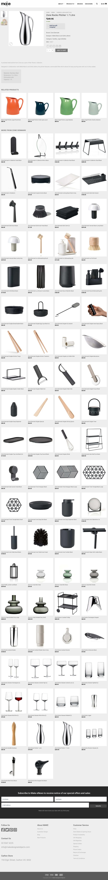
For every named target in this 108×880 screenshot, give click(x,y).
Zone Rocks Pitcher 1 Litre (35, 748)
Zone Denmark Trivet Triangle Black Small (12, 519)
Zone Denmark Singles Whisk (62, 454)
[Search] (97, 3)
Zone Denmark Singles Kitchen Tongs (11, 356)
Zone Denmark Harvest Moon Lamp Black (92, 225)
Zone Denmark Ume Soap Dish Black (37, 519)
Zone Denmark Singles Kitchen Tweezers (38, 356)
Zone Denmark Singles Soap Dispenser (11, 421)
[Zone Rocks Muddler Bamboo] (13, 733)
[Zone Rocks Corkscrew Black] (94, 635)
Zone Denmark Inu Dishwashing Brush (38, 258)
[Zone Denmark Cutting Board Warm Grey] (67, 178)
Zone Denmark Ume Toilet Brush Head (38, 552)
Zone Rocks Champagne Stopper (90, 617)
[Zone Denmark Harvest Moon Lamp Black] (94, 211)
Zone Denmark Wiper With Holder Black (92, 552)
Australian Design (42, 832)
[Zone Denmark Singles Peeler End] (40, 374)
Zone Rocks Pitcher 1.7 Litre (62, 748)
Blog (38, 835)
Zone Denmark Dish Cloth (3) (62, 225)
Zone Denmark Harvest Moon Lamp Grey (11, 258)
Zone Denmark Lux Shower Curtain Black (38, 291)
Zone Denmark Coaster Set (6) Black (37, 193)
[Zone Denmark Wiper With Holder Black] (94, 537)
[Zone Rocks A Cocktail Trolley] (67, 603)
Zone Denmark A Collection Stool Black (92, 160)
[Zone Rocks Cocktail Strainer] (67, 635)
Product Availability (79, 835)
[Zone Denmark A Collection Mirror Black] (40, 145)
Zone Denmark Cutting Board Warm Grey (65, 193)
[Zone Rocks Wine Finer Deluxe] (13, 766)
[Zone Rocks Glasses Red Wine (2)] (13, 700)
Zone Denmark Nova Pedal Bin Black (64, 291)
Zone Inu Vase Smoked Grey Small (37, 617)
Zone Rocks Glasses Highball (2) (90, 683)
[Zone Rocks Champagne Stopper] (94, 603)
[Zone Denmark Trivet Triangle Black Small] (13, 505)
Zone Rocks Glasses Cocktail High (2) (37, 683)
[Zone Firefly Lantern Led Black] (13, 570)
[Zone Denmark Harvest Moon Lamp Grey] (13, 243)
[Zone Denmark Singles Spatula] (40, 407)
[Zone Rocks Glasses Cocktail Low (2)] (67, 668)
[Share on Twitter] (50, 46)
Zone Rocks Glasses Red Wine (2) (10, 715)
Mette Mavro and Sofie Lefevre (61, 36)
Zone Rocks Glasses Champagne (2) (10, 683)
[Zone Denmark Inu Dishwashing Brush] (40, 243)
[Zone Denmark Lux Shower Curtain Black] (40, 276)
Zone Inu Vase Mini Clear (34, 585)
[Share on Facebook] (47, 46)
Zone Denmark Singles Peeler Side (63, 389)
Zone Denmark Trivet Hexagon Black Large (66, 487)
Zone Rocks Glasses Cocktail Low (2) (64, 683)
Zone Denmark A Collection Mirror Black (38, 160)
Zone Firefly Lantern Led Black (9, 585)
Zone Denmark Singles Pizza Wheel (91, 389)
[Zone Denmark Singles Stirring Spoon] (67, 407)
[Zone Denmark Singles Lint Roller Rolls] (67, 341)
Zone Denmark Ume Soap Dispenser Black (66, 519)
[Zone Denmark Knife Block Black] (13, 276)
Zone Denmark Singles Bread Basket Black (12, 323)
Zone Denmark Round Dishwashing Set (92, 291)
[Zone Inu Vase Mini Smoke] (94, 570)
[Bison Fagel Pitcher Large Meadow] (67, 105)
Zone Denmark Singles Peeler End (36, 389)
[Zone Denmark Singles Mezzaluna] (94, 341)
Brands (80, 4)
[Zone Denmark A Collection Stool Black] (94, 145)
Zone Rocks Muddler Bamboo (9, 748)
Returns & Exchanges (79, 852)
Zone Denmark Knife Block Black (9, 291)
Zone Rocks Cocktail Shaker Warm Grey (38, 650)
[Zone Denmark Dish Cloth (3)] (67, 211)
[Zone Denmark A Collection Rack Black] (67, 145)
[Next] (40, 28)
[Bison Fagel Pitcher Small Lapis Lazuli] (40, 105)
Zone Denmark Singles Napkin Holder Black (12, 389)
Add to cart (61, 50)
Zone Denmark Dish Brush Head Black (38, 225)
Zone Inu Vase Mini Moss (61, 585)
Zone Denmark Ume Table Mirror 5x (91, 519)
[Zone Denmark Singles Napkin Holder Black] (13, 374)
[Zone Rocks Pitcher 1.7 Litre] (67, 733)
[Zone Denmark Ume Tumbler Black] (67, 537)
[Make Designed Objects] (6, 4)
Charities (75, 855)
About (60, 4)
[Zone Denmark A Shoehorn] (13, 178)
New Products (41, 837)
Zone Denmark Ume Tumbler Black (64, 552)
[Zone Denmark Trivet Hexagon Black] (40, 472)
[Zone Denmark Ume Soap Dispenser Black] (67, 505)
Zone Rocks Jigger (86, 715)
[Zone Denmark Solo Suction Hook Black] (13, 472)
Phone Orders (77, 849)
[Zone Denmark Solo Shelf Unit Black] (94, 439)
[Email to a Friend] (53, 46)
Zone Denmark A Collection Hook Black (11, 160)
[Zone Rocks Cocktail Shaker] (13, 635)
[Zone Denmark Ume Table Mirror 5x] (94, 505)
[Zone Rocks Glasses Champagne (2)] (13, 668)
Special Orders (77, 843)
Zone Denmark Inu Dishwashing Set (64, 258)
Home (48, 12)
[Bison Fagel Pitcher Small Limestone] (94, 105)
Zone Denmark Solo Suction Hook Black (11, 487)
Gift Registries (77, 840)
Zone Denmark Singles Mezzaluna (90, 356)
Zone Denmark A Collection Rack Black (65, 160)
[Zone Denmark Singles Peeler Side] (67, 374)
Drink (53, 12)
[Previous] (11, 28)
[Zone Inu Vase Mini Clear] (40, 570)
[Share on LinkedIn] (60, 46)
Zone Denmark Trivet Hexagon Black (37, 487)
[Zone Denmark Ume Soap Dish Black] (40, 505)
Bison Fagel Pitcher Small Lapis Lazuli (38, 120)
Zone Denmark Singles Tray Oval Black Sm (12, 454)
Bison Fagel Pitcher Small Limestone (91, 120)
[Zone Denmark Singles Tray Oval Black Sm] (13, 439)
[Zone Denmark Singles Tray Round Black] (40, 439)
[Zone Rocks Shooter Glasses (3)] (94, 733)
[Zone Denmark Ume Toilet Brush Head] (40, 537)
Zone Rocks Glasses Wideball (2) (63, 715)
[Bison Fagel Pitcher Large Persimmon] (13, 105)
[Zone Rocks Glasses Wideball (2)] (67, 700)
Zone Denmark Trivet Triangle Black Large (92, 487)
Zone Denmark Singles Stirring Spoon (64, 421)
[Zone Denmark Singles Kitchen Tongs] (13, 341)
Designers (89, 4)
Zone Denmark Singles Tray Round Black (38, 454)
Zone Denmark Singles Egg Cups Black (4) (39, 323)
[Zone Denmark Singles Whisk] (67, 439)
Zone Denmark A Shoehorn (8, 193)
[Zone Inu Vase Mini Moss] (67, 570)
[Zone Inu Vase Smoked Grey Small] (40, 603)
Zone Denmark (55, 32)
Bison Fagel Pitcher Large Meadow (64, 120)
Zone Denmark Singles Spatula (36, 421)
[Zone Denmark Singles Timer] (94, 407)
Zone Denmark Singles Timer (89, 421)
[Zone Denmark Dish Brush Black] (13, 211)
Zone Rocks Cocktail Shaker (8, 650)
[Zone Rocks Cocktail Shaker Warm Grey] (40, 635)
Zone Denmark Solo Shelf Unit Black (91, 454)
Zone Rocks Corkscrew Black (89, 650)
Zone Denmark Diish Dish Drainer (90, 193)
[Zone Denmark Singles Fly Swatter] (67, 309)
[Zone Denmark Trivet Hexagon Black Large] (67, 472)
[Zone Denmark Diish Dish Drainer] (94, 178)
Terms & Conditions (79, 858)
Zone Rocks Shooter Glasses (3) (90, 748)
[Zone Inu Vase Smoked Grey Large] (13, 603)
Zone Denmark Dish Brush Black (9, 225)
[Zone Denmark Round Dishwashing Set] (94, 276)
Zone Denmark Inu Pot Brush (89, 258)
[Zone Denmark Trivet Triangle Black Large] (94, 472)
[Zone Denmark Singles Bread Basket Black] (13, 309)
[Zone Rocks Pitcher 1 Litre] (40, 733)
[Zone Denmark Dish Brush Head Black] (40, 211)
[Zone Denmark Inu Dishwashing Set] (67, 243)
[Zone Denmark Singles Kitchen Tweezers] (40, 341)
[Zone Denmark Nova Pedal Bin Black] (67, 276)
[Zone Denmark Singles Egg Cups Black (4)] (40, 309)
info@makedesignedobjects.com (15, 847)
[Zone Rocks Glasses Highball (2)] (94, 668)
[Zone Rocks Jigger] (94, 700)
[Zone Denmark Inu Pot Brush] (94, 243)
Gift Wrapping (77, 837)
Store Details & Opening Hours (82, 832)
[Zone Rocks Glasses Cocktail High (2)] (40, 668)
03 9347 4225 (7, 843)
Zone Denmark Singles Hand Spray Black (92, 323)
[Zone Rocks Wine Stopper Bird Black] (40, 766)
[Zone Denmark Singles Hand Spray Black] (94, 309)
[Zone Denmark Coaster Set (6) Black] (40, 178)
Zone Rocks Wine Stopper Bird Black (37, 780)
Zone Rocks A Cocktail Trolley (62, 617)
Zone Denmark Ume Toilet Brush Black (11, 552)
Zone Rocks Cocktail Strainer (62, 650)
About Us (40, 829)
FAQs (74, 829)
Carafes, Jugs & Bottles (64, 12)
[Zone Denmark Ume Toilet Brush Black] (13, 537)
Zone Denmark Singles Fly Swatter (64, 323)
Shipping (75, 846)
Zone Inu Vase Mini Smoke (88, 585)
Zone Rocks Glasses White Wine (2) (37, 715)
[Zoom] (10, 44)
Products (70, 4)
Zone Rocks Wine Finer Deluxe (9, 780)
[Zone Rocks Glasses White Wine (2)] (40, 700)
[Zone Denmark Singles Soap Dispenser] (13, 407)
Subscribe (98, 806)
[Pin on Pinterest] (57, 46)
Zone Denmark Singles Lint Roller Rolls (65, 356)
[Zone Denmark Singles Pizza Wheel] (94, 374)
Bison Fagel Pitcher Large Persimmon (11, 120)
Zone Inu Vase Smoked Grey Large (10, 617)
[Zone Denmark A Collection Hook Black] (13, 145)
